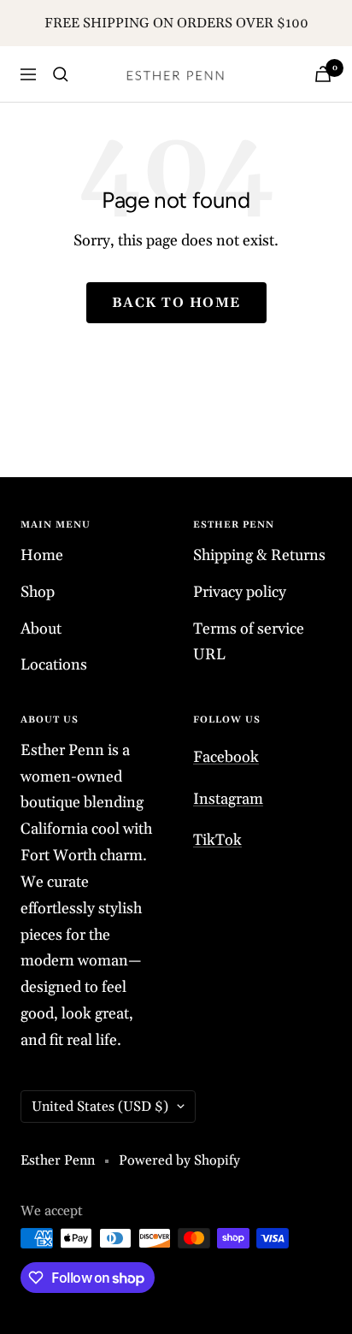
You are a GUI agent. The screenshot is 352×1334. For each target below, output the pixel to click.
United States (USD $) (100, 1106)
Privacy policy (239, 592)
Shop (38, 592)
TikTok (217, 840)
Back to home (176, 302)
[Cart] (322, 74)
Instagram (228, 799)
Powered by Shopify (179, 1160)
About (41, 629)
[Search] (60, 74)
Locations (54, 665)
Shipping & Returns (259, 555)
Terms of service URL (248, 642)
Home (42, 555)
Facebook (226, 757)
